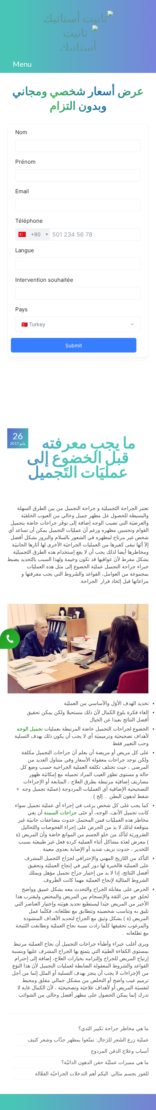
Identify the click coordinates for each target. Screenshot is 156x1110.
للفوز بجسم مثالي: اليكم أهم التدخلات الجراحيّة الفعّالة (92, 1073)
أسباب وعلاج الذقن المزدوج (120, 1051)
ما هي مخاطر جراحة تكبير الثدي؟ (113, 1028)
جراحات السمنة (60, 812)
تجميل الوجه (30, 729)
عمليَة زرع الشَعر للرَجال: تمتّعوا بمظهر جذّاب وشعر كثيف (88, 1040)
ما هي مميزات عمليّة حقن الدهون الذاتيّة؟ (105, 1062)
